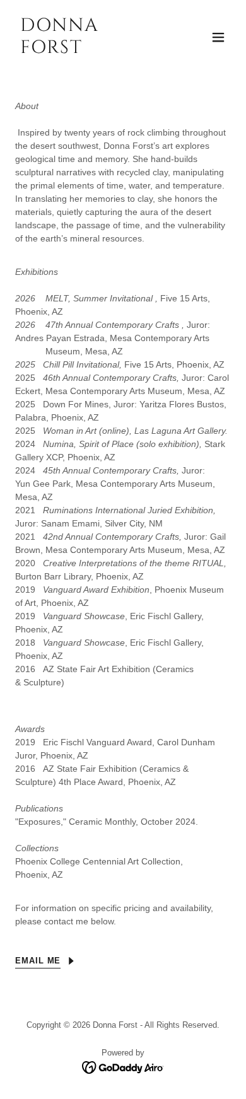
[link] (90, 50)
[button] (218, 37)
